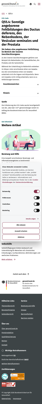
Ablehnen (21, 237)
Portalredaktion (7, 333)
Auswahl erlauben (21, 231)
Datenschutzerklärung (24, 182)
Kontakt (4, 345)
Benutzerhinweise (8, 310)
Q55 (3, 13)
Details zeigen (31, 219)
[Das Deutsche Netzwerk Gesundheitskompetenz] (18, 376)
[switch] (37, 197)
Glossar (23, 310)
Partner (4, 341)
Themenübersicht (8, 306)
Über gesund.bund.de (10, 329)
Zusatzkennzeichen (11, 84)
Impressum (17, 399)
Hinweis (6, 93)
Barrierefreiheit (27, 314)
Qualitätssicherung (9, 337)
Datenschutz (6, 399)
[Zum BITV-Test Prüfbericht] (8, 384)
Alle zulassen (21, 225)
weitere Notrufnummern (10, 364)
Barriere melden (27, 318)
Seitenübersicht (7, 314)
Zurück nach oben (20, 274)
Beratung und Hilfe (28, 306)
